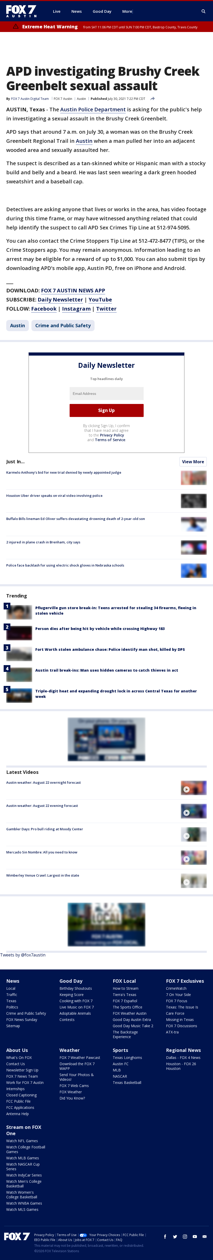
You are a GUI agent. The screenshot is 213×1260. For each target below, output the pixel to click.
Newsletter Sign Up (22, 1070)
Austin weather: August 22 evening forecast (42, 805)
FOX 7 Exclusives (185, 981)
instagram (185, 1236)
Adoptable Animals (75, 1013)
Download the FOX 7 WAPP (77, 1066)
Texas (11, 1000)
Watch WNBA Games (24, 1203)
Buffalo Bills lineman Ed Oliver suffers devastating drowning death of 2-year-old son (75, 518)
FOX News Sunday (21, 1019)
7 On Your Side (178, 994)
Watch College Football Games (25, 1149)
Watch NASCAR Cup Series (23, 1166)
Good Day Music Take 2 (133, 1025)
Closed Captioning (21, 1094)
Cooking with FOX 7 (75, 1000)
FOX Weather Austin (130, 1013)
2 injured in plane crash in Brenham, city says (43, 542)
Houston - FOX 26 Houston (181, 1066)
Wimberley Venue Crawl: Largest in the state (42, 875)
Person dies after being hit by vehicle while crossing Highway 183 (100, 628)
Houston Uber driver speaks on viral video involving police (54, 495)
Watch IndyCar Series (24, 1175)
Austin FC (121, 1063)
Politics (12, 1007)
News (12, 981)
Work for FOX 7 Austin (25, 1082)
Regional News (183, 1050)
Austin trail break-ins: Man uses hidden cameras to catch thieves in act (106, 670)
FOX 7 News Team (22, 1076)
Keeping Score (71, 994)
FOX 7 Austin (63, 99)
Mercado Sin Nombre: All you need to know (41, 852)
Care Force (175, 1013)
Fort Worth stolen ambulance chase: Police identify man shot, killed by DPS (110, 649)
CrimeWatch (176, 988)
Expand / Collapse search (204, 11)
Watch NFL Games (22, 1140)
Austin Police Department (93, 109)
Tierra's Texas (124, 994)
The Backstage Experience (125, 1034)
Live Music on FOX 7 (76, 1007)
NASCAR (120, 1076)
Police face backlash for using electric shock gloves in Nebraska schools (65, 565)
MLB (117, 1070)
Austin (81, 99)
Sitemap (13, 1025)
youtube (195, 1236)
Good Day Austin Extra (132, 1019)
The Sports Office (127, 1007)
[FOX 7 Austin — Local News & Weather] (23, 11)
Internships (15, 1088)
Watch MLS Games (22, 1209)
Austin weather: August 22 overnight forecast (43, 782)
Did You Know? (72, 1098)
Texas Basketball (127, 1082)
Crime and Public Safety (63, 325)
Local (10, 988)
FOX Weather (70, 1091)
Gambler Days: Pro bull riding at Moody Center (44, 829)
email (205, 1236)
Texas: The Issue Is (182, 1007)
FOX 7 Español (125, 1000)
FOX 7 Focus (176, 1000)
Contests (67, 1019)
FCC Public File (18, 1101)
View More (193, 462)
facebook (165, 1236)
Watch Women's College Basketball (21, 1194)
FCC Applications (20, 1107)
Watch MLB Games (22, 1157)
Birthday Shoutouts (75, 988)
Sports (120, 1050)
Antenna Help (17, 1113)
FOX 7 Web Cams (74, 1085)
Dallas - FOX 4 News (183, 1057)
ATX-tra (172, 1032)
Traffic (11, 994)
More (127, 11)
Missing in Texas (180, 1019)
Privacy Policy (112, 435)
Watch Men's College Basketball (24, 1183)
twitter (175, 1236)
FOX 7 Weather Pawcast (79, 1057)
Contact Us (15, 1063)
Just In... (15, 461)
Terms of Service (110, 439)
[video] (194, 788)
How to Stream (125, 988)
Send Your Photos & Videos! (76, 1077)
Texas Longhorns (127, 1057)
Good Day (70, 981)
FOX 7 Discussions (181, 1025)
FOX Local (124, 981)
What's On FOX (19, 1057)
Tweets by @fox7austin (22, 955)
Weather (69, 1050)
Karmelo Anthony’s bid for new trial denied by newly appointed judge (63, 472)
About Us (17, 1050)
